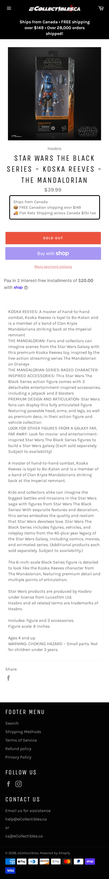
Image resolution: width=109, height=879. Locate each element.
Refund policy (18, 748)
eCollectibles (28, 853)
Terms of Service (21, 740)
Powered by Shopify (55, 853)
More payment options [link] (53, 266)
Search (12, 723)
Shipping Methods (23, 731)
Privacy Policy (18, 757)
